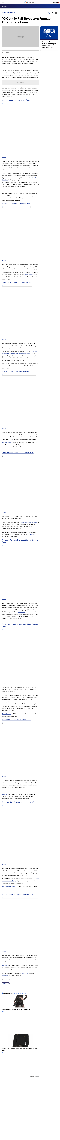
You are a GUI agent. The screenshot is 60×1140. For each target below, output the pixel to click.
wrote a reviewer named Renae (28, 522)
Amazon (4, 157)
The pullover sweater (30, 275)
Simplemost (24, 973)
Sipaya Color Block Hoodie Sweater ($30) (18, 894)
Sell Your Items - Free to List (20, 993)
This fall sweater (17, 366)
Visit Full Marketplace (34, 993)
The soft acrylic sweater (8, 886)
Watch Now (54, 2)
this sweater (21, 612)
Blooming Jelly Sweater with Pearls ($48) (18, 802)
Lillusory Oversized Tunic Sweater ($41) (17, 282)
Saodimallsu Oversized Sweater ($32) (16, 720)
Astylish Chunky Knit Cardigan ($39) (16, 100)
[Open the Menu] (2, 2)
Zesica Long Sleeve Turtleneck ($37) (16, 204)
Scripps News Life (8, 12)
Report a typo (6, 983)
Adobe (7, 48)
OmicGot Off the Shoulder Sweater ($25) (18, 453)
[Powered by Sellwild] (37, 1076)
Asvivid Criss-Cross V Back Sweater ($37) (18, 371)
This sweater (31, 534)
